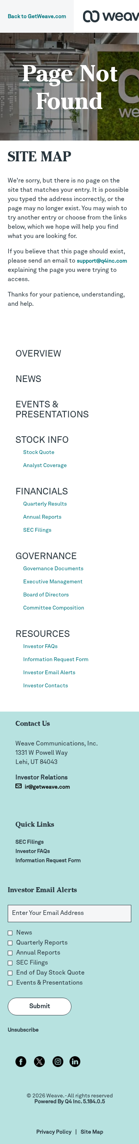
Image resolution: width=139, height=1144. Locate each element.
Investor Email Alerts (49, 672)
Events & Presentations (49, 983)
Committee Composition (53, 608)
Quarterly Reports (42, 943)
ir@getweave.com (47, 787)
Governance (46, 556)
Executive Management (53, 582)
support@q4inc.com (102, 261)
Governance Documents (53, 568)
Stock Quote (38, 452)
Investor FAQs (40, 646)
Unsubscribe (23, 1030)
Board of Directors (46, 595)
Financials (41, 492)
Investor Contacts (45, 685)
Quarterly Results (45, 504)
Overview (38, 354)
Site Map (92, 1132)
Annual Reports (42, 517)
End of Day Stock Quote (50, 973)
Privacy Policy (53, 1132)
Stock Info (42, 440)
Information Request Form (55, 659)
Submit (39, 1006)
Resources (42, 634)
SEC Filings (37, 530)
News (28, 379)
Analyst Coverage (45, 465)
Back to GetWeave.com (37, 16)
